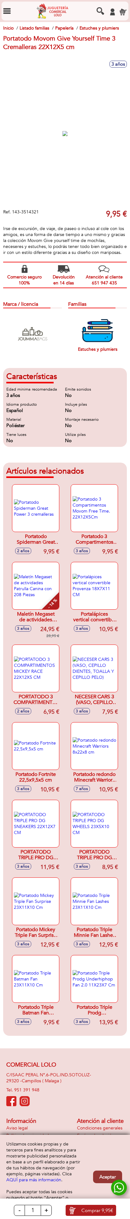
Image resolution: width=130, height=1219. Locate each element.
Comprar (97, 1210)
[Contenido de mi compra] (123, 12)
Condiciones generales (99, 1128)
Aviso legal (17, 1128)
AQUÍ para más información (33, 1180)
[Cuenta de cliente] (112, 12)
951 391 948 (26, 1090)
